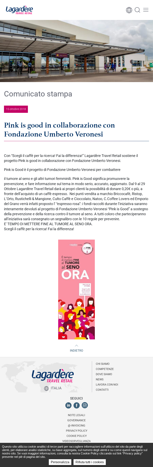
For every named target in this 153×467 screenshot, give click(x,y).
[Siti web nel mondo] (129, 10)
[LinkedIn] (68, 405)
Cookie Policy (77, 435)
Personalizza (60, 462)
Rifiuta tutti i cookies (90, 462)
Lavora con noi (107, 384)
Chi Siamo (103, 363)
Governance (76, 420)
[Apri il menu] (146, 10)
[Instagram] (85, 405)
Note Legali (76, 415)
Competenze (105, 369)
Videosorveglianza (76, 441)
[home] (19, 10)
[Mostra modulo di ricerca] (137, 10)
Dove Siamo (104, 374)
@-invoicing (76, 425)
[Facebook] (77, 405)
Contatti (102, 389)
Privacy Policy (76, 430)
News (99, 379)
